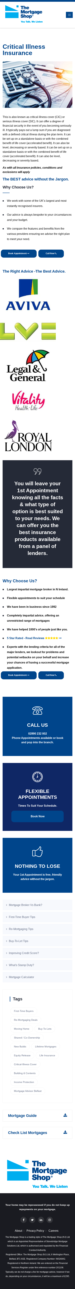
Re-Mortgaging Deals (26, 1019)
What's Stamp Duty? (21, 965)
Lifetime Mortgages (45, 1046)
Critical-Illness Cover (25, 1064)
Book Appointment (17, 253)
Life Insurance (47, 1055)
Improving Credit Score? (24, 953)
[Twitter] (32, 1219)
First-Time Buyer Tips (22, 917)
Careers (53, 1231)
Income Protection (24, 1082)
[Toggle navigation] (69, 15)
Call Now (50, 253)
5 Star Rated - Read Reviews (26, 638)
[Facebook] (23, 1219)
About (18, 1231)
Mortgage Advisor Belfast (28, 1091)
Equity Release (22, 1055)
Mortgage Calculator (21, 977)
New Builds (20, 1046)
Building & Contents (25, 1073)
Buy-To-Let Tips (18, 941)
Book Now (37, 816)
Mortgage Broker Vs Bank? (25, 905)
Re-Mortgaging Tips (21, 929)
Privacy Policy (35, 1231)
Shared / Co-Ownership (27, 1037)
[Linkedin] (41, 1219)
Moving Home (21, 1028)
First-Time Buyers (23, 1011)
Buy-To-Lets (44, 1028)
